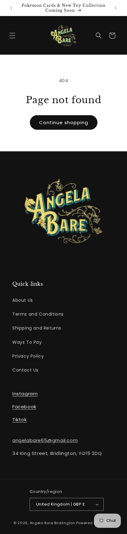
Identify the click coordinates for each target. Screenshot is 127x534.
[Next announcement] (115, 8)
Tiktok (19, 419)
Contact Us (25, 370)
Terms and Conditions (38, 314)
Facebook (24, 406)
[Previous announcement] (11, 8)
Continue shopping (63, 122)
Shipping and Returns (36, 328)
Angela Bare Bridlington (53, 522)
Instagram (25, 393)
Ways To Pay (27, 342)
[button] (12, 35)
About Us (22, 300)
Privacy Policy (28, 356)
